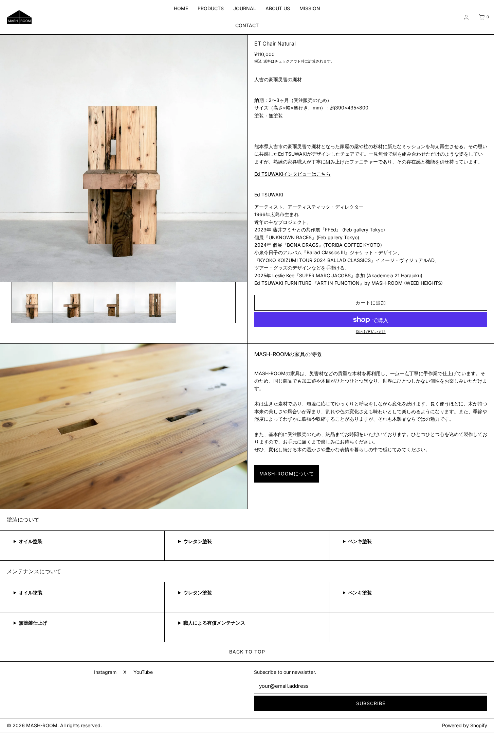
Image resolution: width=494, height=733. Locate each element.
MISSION (309, 8)
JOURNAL (244, 8)
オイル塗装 (30, 541)
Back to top (247, 652)
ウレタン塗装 (197, 541)
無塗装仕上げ (33, 623)
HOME (181, 8)
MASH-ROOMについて (286, 473)
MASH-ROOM (41, 725)
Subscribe (370, 703)
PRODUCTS (211, 8)
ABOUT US (278, 8)
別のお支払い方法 (371, 331)
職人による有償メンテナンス (214, 623)
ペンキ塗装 (360, 541)
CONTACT (247, 25)
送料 (267, 61)
